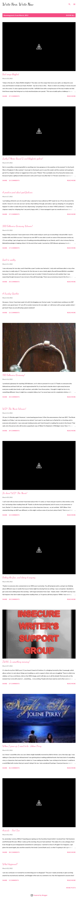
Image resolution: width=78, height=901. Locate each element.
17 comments (14, 248)
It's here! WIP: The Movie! (14, 493)
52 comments (14, 515)
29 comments (14, 430)
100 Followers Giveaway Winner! (17, 226)
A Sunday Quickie (10, 293)
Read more (71, 96)
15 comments (14, 312)
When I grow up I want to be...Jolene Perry (21, 746)
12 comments (14, 180)
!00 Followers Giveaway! (13, 375)
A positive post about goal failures (17, 192)
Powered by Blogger (40, 895)
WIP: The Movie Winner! (14, 408)
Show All (70, 15)
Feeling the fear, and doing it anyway (18, 577)
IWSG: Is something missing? (16, 661)
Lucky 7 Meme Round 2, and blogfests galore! (22, 158)
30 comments (14, 282)
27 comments (14, 683)
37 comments (14, 96)
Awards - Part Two (11, 830)
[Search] (69, 3)
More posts (71, 888)
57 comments (14, 214)
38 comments (14, 852)
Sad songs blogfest (10, 74)
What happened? (10, 864)
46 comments (14, 768)
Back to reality (9, 259)
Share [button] (4, 96)
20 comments (14, 599)
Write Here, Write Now (17, 4)
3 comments (14, 880)
